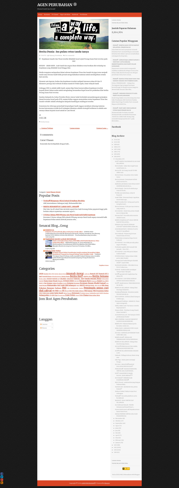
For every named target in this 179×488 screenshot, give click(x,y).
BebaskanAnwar (56, 276)
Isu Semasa (48, 283)
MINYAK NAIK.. (90, 285)
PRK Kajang (88, 291)
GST (78, 281)
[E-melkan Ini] (40, 118)
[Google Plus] (2, 479)
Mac (116, 438)
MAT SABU (61, 285)
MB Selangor (70, 285)
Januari (117, 442)
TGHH (67, 295)
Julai (116, 428)
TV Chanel (55, 14)
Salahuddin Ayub (94, 293)
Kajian (55, 283)
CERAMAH (70, 279)
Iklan (103, 281)
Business (47, 14)
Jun (116, 430)
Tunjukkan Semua (104, 265)
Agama (46, 274)
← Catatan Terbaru (46, 128)
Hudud (99, 281)
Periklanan (83, 14)
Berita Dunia (45, 122)
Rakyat (65, 293)
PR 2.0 (67, 291)
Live (107, 283)
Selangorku (44, 295)
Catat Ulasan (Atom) (53, 192)
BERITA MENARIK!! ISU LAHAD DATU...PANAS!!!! (61, 207)
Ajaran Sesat (62, 273)
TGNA (72, 295)
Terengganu (61, 295)
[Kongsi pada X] (43, 118)
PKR (57, 291)
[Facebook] (2, 473)
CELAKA (63, 279)
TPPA (81, 295)
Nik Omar (105, 285)
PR (63, 291)
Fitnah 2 (60, 281)
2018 (115, 147)
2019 (115, 144)
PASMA (81, 288)
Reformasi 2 (76, 293)
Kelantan (70, 283)
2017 (115, 149)
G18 (75, 281)
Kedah (65, 283)
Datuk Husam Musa (93, 278)
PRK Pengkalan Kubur (101, 291)
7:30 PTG (43, 55)
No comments (69, 55)
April (117, 435)
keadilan (60, 283)
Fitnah (55, 281)
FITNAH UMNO (68, 281)
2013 (115, 445)
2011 (115, 450)
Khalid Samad (100, 283)
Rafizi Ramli (58, 293)
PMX (60, 291)
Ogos (117, 426)
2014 (115, 156)
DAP (82, 279)
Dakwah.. (77, 279)
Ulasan (44, 328)
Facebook (75, 14)
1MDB (41, 274)
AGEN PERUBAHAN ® (57, 5)
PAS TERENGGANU (72, 288)
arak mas (87, 273)
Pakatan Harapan (46, 288)
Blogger (137, 474)
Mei (116, 433)
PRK (70, 291)
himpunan (94, 281)
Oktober (118, 421)
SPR (50, 295)
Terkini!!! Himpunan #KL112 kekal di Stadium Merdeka (64, 201)
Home (40, 14)
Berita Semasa (100, 276)
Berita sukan (42, 278)
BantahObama (47, 276)
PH (53, 291)
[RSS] (2, 482)
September (119, 423)
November (118, 418)
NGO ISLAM (98, 285)
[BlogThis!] (42, 118)
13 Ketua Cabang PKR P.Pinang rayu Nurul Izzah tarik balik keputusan (69, 215)
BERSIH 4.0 (56, 279)
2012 (115, 447)
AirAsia (56, 273)
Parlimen (58, 288)
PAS (64, 287)
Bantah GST (94, 274)
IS (43, 283)
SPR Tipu (55, 295)
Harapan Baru (85, 281)
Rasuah (69, 293)
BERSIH (49, 279)
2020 (115, 142)
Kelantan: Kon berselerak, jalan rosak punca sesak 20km (64, 232)
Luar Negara (43, 285)
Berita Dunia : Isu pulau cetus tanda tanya (64, 51)
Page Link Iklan (65, 14)
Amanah (71, 273)
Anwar (80, 273)
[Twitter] (2, 476)
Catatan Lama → (102, 128)
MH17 (78, 285)
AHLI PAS (51, 273)
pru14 (52, 293)
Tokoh (77, 295)
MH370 (82, 285)
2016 (115, 152)
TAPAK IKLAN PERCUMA (120, 23)
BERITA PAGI (87, 276)
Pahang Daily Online (53, 251)
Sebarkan (106, 293)
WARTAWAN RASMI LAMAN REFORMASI (60, 239)
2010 (115, 452)
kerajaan (77, 283)
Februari (118, 440)
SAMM (101, 293)
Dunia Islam (48, 281)
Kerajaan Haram (87, 283)
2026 (115, 139)
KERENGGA (49, 230)
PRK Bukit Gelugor (78, 291)
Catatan (44, 324)
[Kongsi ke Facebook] (45, 118)
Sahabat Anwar (85, 293)
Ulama (85, 295)
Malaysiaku (52, 285)
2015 (115, 154)
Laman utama (75, 128)
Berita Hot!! (76, 276)
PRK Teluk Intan (44, 293)
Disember (118, 159)
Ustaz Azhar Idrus (94, 295)
